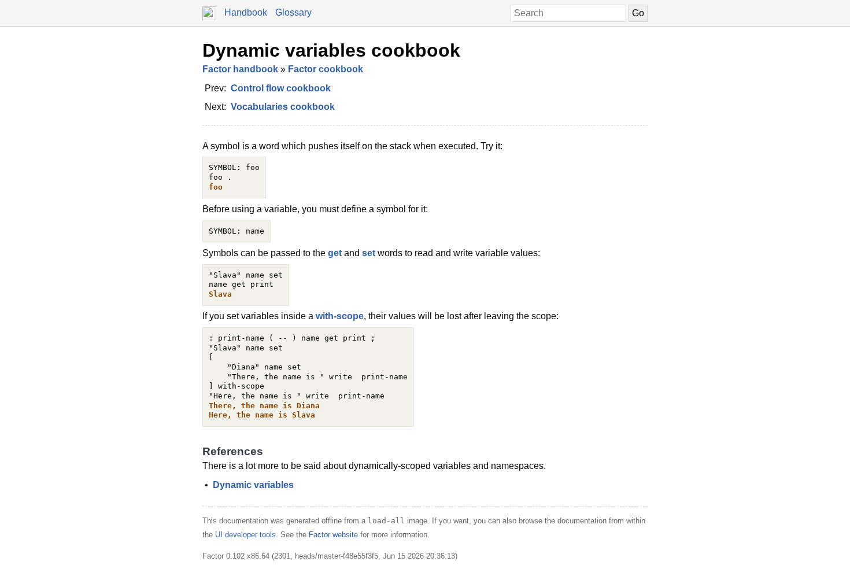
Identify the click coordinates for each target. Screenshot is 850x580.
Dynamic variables (253, 485)
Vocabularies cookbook (283, 107)
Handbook (245, 12)
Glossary (293, 12)
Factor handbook (240, 69)
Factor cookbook (325, 69)
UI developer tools (245, 534)
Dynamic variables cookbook (331, 50)
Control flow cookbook (281, 88)
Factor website (333, 534)
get (335, 253)
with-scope (340, 316)
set (368, 253)
